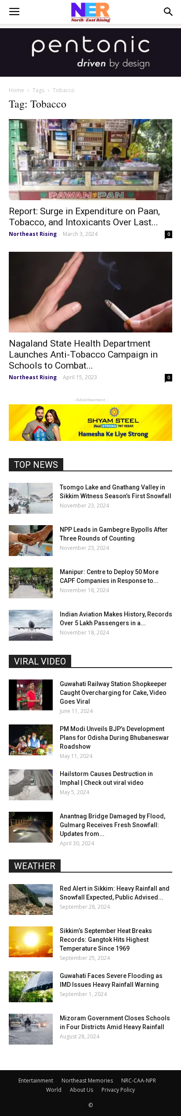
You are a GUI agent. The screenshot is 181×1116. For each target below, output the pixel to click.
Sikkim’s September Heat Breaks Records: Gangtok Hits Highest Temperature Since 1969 (106, 939)
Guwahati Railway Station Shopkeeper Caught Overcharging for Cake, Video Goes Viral (113, 692)
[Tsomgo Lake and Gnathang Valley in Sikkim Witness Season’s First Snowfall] (31, 498)
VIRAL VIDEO (40, 661)
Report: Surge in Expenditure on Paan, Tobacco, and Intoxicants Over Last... (84, 217)
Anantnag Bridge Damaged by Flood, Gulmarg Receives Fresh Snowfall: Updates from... (112, 825)
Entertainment (35, 1080)
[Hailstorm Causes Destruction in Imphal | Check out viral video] (31, 784)
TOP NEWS (36, 464)
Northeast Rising (33, 234)
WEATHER (34, 866)
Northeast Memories (87, 1080)
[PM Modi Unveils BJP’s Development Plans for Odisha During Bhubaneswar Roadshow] (31, 739)
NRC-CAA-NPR (138, 1080)
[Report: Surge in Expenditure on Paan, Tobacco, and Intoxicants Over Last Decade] (90, 159)
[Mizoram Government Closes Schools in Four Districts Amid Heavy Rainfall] (31, 1029)
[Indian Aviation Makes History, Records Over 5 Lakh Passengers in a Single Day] (31, 625)
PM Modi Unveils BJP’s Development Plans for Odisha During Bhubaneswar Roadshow (114, 737)
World (54, 1090)
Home (16, 90)
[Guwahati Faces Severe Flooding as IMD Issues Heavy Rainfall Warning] (31, 986)
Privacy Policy (118, 1090)
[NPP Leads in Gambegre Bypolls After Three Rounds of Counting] (31, 540)
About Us (81, 1090)
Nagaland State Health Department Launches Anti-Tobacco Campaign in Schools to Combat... (83, 354)
